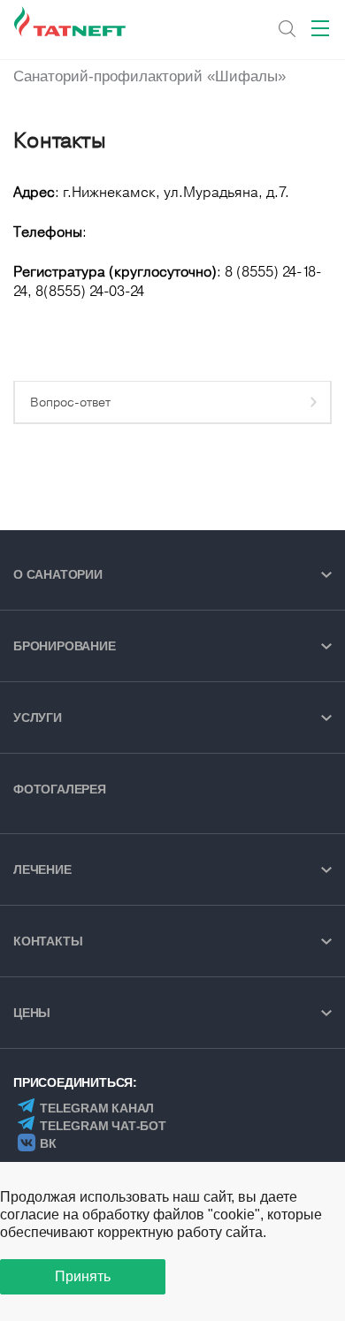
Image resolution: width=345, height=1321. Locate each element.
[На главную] (71, 22)
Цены (31, 1013)
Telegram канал (97, 1108)
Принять (83, 1276)
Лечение (42, 869)
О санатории (58, 574)
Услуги (37, 717)
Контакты (47, 941)
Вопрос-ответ (70, 402)
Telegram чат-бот (103, 1126)
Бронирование (64, 646)
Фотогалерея (59, 789)
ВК (48, 1143)
